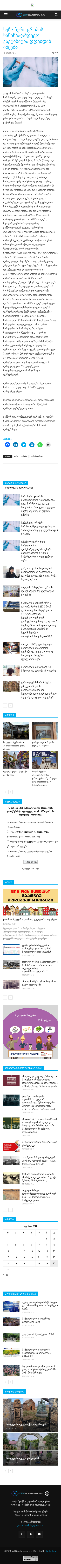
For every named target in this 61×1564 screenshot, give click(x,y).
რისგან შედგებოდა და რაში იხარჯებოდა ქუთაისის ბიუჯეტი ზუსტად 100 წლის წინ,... (39, 1177)
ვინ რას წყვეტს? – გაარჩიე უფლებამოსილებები (30, 919)
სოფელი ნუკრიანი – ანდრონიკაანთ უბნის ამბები (14, 746)
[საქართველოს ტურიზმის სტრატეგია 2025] (11, 1321)
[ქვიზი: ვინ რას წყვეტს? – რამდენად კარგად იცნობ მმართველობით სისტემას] (11, 949)
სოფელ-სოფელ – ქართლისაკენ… (27, 1424)
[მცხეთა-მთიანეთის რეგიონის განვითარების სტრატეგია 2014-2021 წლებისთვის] (11, 1370)
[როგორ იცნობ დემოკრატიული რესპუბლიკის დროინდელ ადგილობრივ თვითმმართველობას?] (11, 964)
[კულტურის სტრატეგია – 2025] (11, 1337)
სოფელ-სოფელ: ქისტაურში (23, 1458)
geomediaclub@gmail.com (30, 1525)
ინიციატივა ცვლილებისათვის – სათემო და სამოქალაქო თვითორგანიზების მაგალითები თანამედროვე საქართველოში (40, 1081)
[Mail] (30, 1534)
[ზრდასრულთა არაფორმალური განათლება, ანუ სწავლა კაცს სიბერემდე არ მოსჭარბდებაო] (45, 760)
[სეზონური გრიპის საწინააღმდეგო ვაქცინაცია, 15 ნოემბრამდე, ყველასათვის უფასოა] (11, 526)
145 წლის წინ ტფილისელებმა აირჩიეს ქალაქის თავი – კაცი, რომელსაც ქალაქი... (39, 1161)
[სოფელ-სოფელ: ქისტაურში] (30, 1449)
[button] (56, 15)
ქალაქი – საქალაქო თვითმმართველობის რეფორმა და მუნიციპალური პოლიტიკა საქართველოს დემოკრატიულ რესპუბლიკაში (39, 1102)
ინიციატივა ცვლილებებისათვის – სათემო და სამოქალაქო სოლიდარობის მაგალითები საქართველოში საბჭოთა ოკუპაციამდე (40, 1125)
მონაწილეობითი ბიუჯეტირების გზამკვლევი (39, 1143)
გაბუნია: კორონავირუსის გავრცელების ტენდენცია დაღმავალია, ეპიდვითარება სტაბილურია (39, 573)
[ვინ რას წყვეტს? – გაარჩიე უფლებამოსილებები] (30, 902)
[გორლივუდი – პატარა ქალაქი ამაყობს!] (45, 730)
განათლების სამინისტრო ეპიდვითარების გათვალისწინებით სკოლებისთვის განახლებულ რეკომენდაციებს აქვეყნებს (39, 690)
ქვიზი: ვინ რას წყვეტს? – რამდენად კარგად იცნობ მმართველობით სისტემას (37, 949)
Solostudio (51, 1551)
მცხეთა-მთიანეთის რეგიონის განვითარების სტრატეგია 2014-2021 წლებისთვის (39, 1369)
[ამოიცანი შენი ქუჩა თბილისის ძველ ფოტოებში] (11, 984)
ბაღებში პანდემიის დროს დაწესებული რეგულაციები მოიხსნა (37, 591)
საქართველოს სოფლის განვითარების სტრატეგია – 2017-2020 (37, 1353)
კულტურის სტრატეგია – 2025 (38, 1334)
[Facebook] (22, 1534)
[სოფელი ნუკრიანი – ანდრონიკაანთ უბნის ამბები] (16, 730)
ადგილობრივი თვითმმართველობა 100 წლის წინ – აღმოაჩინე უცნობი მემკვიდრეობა (39, 1195)
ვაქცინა (24, 456)
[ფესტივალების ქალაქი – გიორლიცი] (16, 760)
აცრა (16, 456)
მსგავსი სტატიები (15, 483)
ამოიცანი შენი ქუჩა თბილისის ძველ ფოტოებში (39, 983)
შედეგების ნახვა (30, 868)
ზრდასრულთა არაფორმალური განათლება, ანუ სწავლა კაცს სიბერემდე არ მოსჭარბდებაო (44, 778)
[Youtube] (39, 1534)
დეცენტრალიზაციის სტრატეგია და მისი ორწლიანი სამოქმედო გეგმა (40, 1305)
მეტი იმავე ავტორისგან (19, 487)
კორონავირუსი (36, 456)
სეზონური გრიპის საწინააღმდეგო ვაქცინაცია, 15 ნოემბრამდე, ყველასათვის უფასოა (39, 528)
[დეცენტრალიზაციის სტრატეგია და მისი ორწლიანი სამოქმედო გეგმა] (11, 1306)
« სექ (5, 1274)
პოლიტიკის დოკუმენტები (20, 1294)
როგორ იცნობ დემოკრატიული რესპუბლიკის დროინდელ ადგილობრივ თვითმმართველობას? (40, 966)
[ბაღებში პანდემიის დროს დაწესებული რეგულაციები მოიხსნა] (11, 591)
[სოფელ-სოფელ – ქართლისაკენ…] (30, 1415)
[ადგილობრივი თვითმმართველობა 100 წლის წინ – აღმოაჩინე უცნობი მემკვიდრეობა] (11, 1194)
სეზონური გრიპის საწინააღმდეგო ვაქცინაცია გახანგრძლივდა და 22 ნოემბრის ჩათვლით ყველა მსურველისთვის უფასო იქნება (38, 505)
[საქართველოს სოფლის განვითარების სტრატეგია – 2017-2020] (11, 1352)
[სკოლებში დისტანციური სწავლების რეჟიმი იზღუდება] (11, 670)
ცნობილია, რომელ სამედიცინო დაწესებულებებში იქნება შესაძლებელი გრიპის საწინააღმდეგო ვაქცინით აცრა (37, 551)
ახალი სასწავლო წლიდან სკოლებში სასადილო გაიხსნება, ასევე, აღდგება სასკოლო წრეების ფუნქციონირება (37, 651)
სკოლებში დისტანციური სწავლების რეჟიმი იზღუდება (38, 669)
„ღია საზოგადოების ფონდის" (30, 1503)
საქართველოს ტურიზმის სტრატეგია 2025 (36, 1320)
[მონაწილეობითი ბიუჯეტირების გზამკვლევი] (11, 1146)
